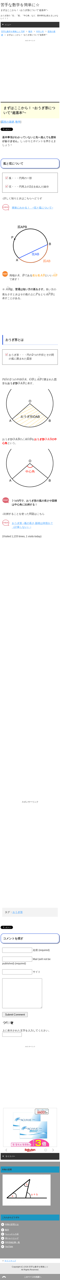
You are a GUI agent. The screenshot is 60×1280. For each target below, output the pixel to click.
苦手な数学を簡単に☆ (20, 5)
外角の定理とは (12, 1224)
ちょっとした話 (12, 1234)
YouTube (9, 1246)
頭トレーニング (12, 1238)
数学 (17, 121)
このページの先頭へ (32, 1277)
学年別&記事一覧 (12, 1242)
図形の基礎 (7, 121)
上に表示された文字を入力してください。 (26, 1030)
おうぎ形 (17, 912)
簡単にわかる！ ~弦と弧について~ (32, 207)
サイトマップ (10, 1261)
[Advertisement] (30, 72)
